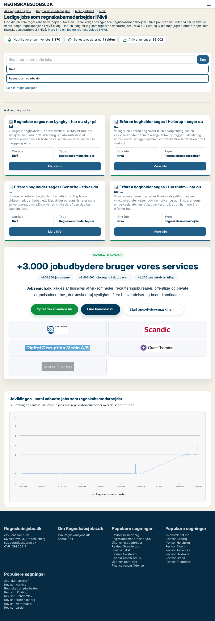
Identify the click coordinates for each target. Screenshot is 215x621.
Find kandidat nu (100, 309)
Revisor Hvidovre (177, 554)
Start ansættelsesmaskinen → (153, 309)
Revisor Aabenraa (177, 550)
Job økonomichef (16, 580)
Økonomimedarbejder (127, 542)
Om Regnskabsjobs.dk (74, 535)
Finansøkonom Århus (126, 558)
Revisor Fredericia (178, 561)
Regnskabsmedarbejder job (131, 539)
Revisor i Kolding (15, 592)
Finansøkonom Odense (128, 565)
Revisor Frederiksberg (19, 599)
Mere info (55, 166)
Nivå (12, 69)
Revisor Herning (15, 584)
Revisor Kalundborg (125, 535)
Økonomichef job (177, 535)
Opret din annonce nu (54, 309)
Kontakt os (65, 539)
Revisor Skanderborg (127, 546)
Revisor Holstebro (124, 554)
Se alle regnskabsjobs (21, 88)
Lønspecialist (121, 550)
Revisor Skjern (175, 546)
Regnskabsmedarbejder (21, 588)
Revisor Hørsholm (177, 542)
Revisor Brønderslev (18, 596)
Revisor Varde (14, 607)
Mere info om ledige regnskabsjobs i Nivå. (78, 29)
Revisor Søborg (176, 539)
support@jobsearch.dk (20, 542)
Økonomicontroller (124, 561)
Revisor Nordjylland (18, 603)
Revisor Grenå (175, 558)
